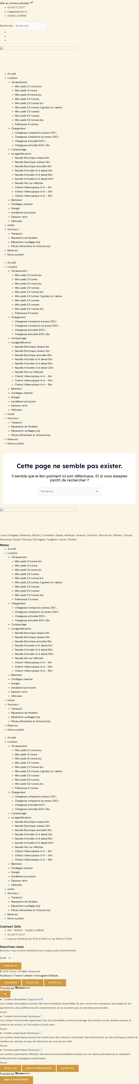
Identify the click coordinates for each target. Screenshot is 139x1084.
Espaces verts (19, 217)
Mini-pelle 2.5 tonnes (27, 99)
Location (12, 78)
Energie (15, 208)
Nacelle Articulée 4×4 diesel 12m (33, 170)
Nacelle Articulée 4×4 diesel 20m (34, 179)
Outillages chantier (22, 204)
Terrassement (19, 82)
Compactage (18, 149)
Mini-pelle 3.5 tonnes (27, 111)
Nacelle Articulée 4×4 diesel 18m (34, 175)
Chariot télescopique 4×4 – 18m (33, 196)
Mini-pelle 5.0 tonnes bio (29, 120)
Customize (10, 982)
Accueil (11, 73)
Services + (13, 229)
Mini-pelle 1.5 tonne (26, 90)
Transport (16, 233)
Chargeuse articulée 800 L (30, 141)
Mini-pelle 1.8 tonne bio (28, 94)
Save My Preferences (39, 1068)
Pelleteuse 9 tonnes (26, 124)
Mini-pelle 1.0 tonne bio (28, 86)
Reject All (32, 982)
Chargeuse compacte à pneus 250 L (36, 132)
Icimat (11, 225)
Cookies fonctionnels (15, 1016)
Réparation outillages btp (25, 242)
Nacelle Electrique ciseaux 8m (32, 158)
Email (3, 958)
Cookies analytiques (14, 1033)
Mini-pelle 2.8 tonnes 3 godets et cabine (38, 107)
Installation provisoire (23, 212)
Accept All (55, 982)
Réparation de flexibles (24, 238)
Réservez (12, 250)
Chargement (18, 128)
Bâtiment (16, 200)
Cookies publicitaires (15, 1050)
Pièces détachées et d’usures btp (31, 246)
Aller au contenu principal (15, 3)
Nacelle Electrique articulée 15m (33, 166)
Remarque (34, 1016)
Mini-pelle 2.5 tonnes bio (29, 103)
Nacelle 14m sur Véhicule (29, 183)
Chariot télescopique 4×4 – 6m (33, 187)
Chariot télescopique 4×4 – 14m (34, 191)
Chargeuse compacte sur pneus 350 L (37, 137)
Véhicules (16, 221)
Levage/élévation (21, 153)
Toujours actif (35, 999)
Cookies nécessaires (15, 999)
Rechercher (7, 25)
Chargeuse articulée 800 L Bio (32, 145)
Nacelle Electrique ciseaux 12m (32, 162)
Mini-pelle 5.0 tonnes (27, 116)
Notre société (15, 254)
